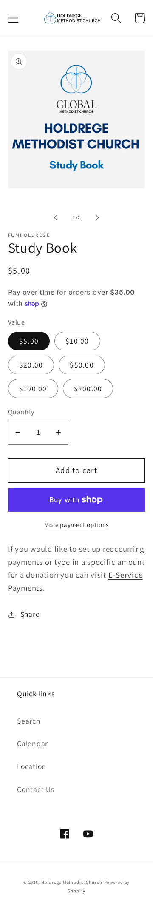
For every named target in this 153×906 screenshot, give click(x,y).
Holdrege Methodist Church (71, 882)
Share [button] (30, 614)
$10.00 (77, 341)
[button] (13, 18)
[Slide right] (97, 217)
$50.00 (82, 365)
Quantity (21, 411)
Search (28, 721)
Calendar (32, 743)
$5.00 (29, 341)
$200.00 (88, 388)
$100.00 (33, 388)
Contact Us (35, 789)
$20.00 (31, 365)
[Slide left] (55, 217)
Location (31, 766)
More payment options (76, 525)
